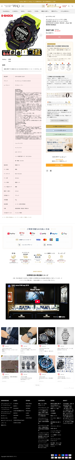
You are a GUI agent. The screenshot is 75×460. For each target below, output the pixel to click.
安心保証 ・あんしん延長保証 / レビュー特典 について (56, 444)
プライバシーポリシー (56, 426)
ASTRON (28, 408)
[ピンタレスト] (51, 171)
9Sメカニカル (4, 418)
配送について (54, 415)
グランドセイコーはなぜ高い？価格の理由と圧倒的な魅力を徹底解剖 (43, 428)
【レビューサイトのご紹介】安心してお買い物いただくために (43, 445)
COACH (27, 415)
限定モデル (54, 11)
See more (37, 385)
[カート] (72, 6)
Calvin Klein (29, 418)
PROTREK (15, 415)
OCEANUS (15, 408)
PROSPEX (28, 406)
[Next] (40, 35)
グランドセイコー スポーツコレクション (6, 408)
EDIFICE (15, 413)
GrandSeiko (6, 11)
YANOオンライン (13, 456)
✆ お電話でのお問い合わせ (59, 126)
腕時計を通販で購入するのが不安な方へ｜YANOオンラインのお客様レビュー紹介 (56, 406)
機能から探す (44, 11)
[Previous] (2, 35)
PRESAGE (28, 410)
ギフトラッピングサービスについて (56, 439)
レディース (3, 423)
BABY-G (15, 406)
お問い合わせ (54, 428)
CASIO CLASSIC (17, 422)
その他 (36, 11)
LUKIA (27, 413)
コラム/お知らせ (65, 11)
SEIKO (22, 11)
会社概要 (53, 411)
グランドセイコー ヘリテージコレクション (6, 404)
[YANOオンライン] (12, 6)
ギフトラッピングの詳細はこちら (59, 120)
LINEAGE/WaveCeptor (18, 420)
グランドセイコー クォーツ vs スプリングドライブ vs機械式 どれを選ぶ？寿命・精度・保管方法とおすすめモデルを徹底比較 (43, 412)
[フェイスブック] (47, 171)
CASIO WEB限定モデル (18, 410)
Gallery (4, 59)
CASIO (29, 11)
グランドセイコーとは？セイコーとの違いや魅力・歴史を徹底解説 (43, 420)
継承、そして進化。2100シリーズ (43, 404)
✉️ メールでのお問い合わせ (59, 130)
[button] (2, 6)
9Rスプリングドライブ (6, 420)
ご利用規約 (53, 413)
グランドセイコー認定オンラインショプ (43, 440)
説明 (9, 59)
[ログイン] (68, 6)
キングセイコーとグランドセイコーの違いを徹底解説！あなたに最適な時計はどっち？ (43, 435)
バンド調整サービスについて (56, 435)
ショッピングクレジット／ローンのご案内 (56, 431)
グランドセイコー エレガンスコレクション (6, 412)
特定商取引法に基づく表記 (56, 422)
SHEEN (15, 418)
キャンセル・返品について (56, 418)
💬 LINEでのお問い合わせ (59, 134)
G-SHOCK (15, 11)
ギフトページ (63, 48)
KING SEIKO (29, 403)
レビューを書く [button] (59, 165)
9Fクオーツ (4, 415)
